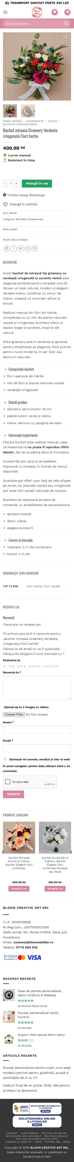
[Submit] (66, 23)
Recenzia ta (12, 672)
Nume (8, 722)
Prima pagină (12, 121)
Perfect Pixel (31, 1156)
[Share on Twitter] (21, 248)
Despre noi (52, 1142)
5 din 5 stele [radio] (50, 666)
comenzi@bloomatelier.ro (33, 942)
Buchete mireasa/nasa (20, 124)
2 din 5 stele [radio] (11, 666)
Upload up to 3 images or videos (26, 707)
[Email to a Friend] (28, 248)
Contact (12, 1133)
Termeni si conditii (18, 1142)
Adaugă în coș (37, 183)
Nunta (52, 121)
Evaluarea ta (11, 660)
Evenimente (35, 121)
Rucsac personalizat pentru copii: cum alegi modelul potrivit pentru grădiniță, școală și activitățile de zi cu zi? (37, 1073)
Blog (66, 1142)
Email (8, 740)
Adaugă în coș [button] (19, 888)
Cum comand (29, 1133)
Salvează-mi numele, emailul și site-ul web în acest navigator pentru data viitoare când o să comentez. (36, 765)
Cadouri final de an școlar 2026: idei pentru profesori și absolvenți (36, 1088)
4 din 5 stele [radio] (34, 666)
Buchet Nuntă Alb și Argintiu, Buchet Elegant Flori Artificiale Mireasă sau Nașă (55, 864)
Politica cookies (56, 1136)
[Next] (64, 66)
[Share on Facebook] (13, 248)
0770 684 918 (26, 947)
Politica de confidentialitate (37, 1139)
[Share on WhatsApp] (6, 248)
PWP (47, 1156)
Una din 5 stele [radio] (4, 666)
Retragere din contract (23, 1136)
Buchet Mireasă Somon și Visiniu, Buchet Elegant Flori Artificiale (19, 863)
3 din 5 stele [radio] (21, 666)
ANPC (38, 1142)
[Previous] (9, 66)
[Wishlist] (55, 12)
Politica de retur (54, 1133)
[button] (5, 12)
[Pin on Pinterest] (35, 248)
